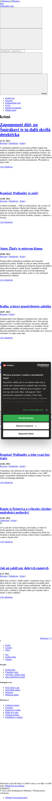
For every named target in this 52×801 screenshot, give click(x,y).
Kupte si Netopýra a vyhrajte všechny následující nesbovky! (25, 510)
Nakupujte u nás (7, 6)
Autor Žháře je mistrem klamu (21, 248)
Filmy (7, 650)
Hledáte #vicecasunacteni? (16, 797)
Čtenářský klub (11, 672)
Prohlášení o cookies (14, 717)
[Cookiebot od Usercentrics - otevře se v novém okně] (37, 365)
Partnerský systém (13, 710)
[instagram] (20, 781)
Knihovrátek (10, 657)
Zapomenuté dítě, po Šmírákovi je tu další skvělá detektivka (25, 129)
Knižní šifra (10, 670)
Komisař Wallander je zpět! (19, 193)
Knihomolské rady (13, 103)
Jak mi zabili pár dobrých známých (24, 568)
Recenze (9, 100)
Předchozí (44, 638)
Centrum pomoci (12, 705)
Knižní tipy (10, 98)
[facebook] (20, 740)
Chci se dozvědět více (33, 410)
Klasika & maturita (13, 108)
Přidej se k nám (11, 712)
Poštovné (9, 692)
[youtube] (20, 760)
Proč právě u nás (12, 687)
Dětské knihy (11, 110)
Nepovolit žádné (26, 434)
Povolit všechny (26, 418)
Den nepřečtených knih (15, 677)
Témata (8, 659)
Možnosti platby (12, 695)
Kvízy (8, 105)
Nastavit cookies (12, 715)
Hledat (44, 94)
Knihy (8, 645)
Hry (7, 654)
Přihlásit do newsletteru (14, 786)
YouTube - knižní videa (15, 675)
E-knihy (8, 648)
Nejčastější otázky (13, 690)
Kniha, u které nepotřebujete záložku (25, 306)
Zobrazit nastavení (24, 426)
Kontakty (9, 707)
